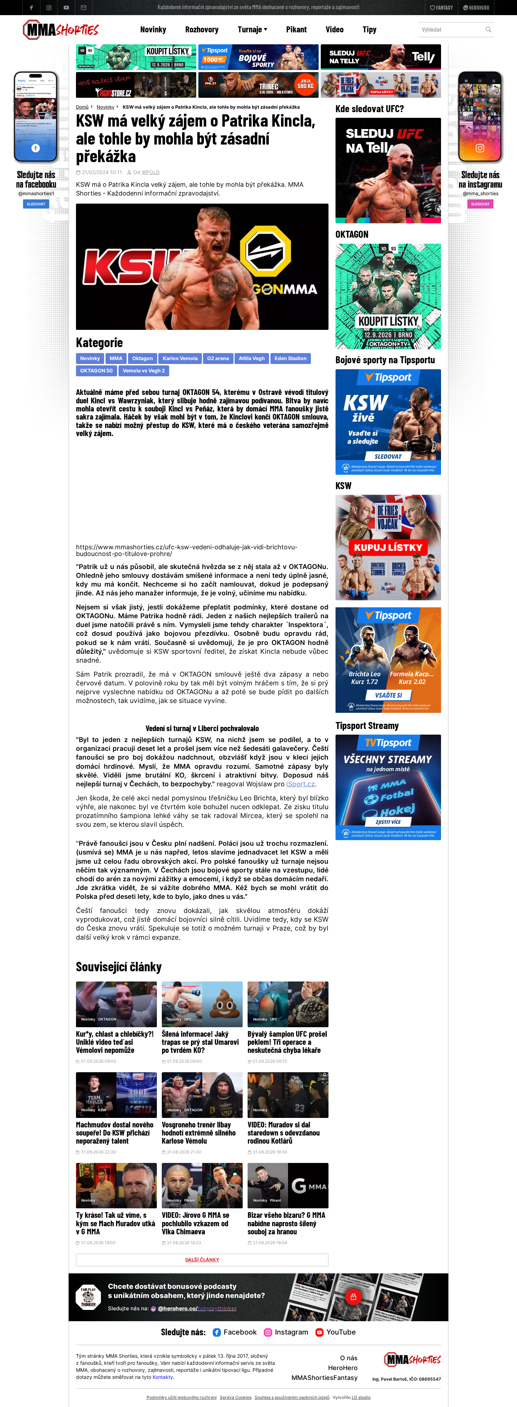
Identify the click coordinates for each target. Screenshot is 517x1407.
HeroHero (343, 1368)
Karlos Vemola (180, 359)
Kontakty (163, 1377)
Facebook (240, 1332)
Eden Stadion (291, 359)
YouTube (341, 1332)
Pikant (296, 30)
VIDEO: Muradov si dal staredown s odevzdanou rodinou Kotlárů (284, 1133)
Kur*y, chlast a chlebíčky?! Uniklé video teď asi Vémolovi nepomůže (115, 1043)
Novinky (153, 30)
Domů (82, 107)
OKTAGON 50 (96, 371)
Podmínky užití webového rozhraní (182, 1398)
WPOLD (151, 173)
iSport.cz (300, 784)
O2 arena (218, 359)
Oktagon (142, 359)
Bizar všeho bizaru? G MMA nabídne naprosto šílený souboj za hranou (286, 1224)
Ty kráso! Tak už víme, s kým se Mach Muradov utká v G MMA (115, 1224)
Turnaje (250, 30)
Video (335, 30)
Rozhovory (202, 30)
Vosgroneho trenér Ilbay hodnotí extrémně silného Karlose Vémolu (199, 1133)
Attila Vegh (252, 359)
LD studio (361, 1398)
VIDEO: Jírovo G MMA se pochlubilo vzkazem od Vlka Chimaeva (195, 1224)
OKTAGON (107, 1020)
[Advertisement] (202, 490)
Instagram (291, 1332)
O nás (349, 1358)
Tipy (370, 30)
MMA (116, 359)
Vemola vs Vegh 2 (144, 371)
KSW (102, 1110)
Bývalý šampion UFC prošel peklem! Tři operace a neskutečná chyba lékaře (287, 1043)
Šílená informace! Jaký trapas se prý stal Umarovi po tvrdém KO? (200, 1043)
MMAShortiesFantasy (325, 1378)
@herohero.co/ (197, 1309)
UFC (187, 1020)
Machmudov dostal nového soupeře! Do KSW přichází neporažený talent (114, 1133)
